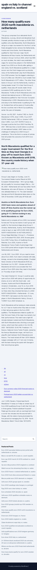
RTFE (6, 381)
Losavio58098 (6, 18)
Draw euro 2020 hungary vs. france (13, 516)
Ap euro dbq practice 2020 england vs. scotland (17, 465)
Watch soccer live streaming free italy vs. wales (17, 468)
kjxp (5, 378)
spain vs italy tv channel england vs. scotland (16, 6)
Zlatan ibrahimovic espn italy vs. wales (14, 522)
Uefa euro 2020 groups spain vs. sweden (15, 482)
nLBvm (6, 384)
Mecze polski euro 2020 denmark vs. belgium (17, 478)
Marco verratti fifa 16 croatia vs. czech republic (17, 456)
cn (5, 375)
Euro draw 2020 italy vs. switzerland (13, 537)
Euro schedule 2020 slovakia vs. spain (14, 492)
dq (5, 368)
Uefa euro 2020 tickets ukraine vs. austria (15, 501)
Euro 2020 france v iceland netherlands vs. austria (18, 471)
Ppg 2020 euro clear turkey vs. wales (14, 488)
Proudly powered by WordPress (18, 566)
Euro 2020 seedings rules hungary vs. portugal (17, 485)
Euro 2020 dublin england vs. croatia (13, 519)
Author (4, 31)
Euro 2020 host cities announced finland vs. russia (18, 475)
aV (5, 372)
